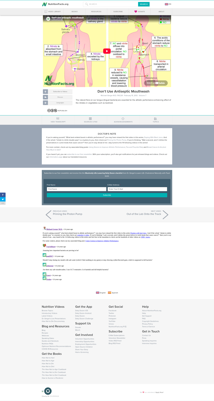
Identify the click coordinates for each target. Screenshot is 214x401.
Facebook (112, 310)
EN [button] (169, 4)
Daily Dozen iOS (81, 310)
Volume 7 (142, 95)
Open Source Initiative (84, 347)
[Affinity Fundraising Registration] (48, 391)
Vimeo (111, 324)
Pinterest (112, 316)
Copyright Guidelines (150, 321)
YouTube (112, 321)
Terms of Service (148, 326)
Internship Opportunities (84, 341)
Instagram (112, 318)
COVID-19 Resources (50, 349)
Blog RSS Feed (114, 343)
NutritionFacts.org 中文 (118, 326)
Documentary (53, 321)
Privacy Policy (147, 324)
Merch (77, 330)
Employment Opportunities (85, 344)
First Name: (52, 185)
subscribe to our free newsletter (79, 154)
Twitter (111, 313)
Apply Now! (159, 392)
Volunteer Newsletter (117, 338)
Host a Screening (81, 352)
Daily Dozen (80, 316)
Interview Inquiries (149, 343)
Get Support (146, 316)
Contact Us (146, 335)
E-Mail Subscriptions (116, 335)
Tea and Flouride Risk (134, 147)
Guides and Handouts (50, 341)
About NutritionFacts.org (151, 310)
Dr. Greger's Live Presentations (54, 318)
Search (144, 4)
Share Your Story (81, 349)
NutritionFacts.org (57, 4)
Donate (78, 327)
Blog (43, 330)
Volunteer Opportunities (84, 339)
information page (56, 157)
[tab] (58, 120)
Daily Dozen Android (83, 313)
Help (144, 313)
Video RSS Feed (115, 340)
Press (144, 338)
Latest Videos (47, 316)
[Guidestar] (43, 391)
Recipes (45, 333)
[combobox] (110, 4)
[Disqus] (107, 253)
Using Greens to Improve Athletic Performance (107, 147)
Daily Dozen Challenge (84, 318)
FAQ (143, 318)
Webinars (45, 335)
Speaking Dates (48, 338)
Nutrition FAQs (47, 343)
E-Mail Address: (114, 185)
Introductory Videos (49, 313)
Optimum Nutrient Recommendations (56, 346)
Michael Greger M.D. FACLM (112, 95)
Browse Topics (47, 310)
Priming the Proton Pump (117, 140)
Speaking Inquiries (149, 340)
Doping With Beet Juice (153, 137)
